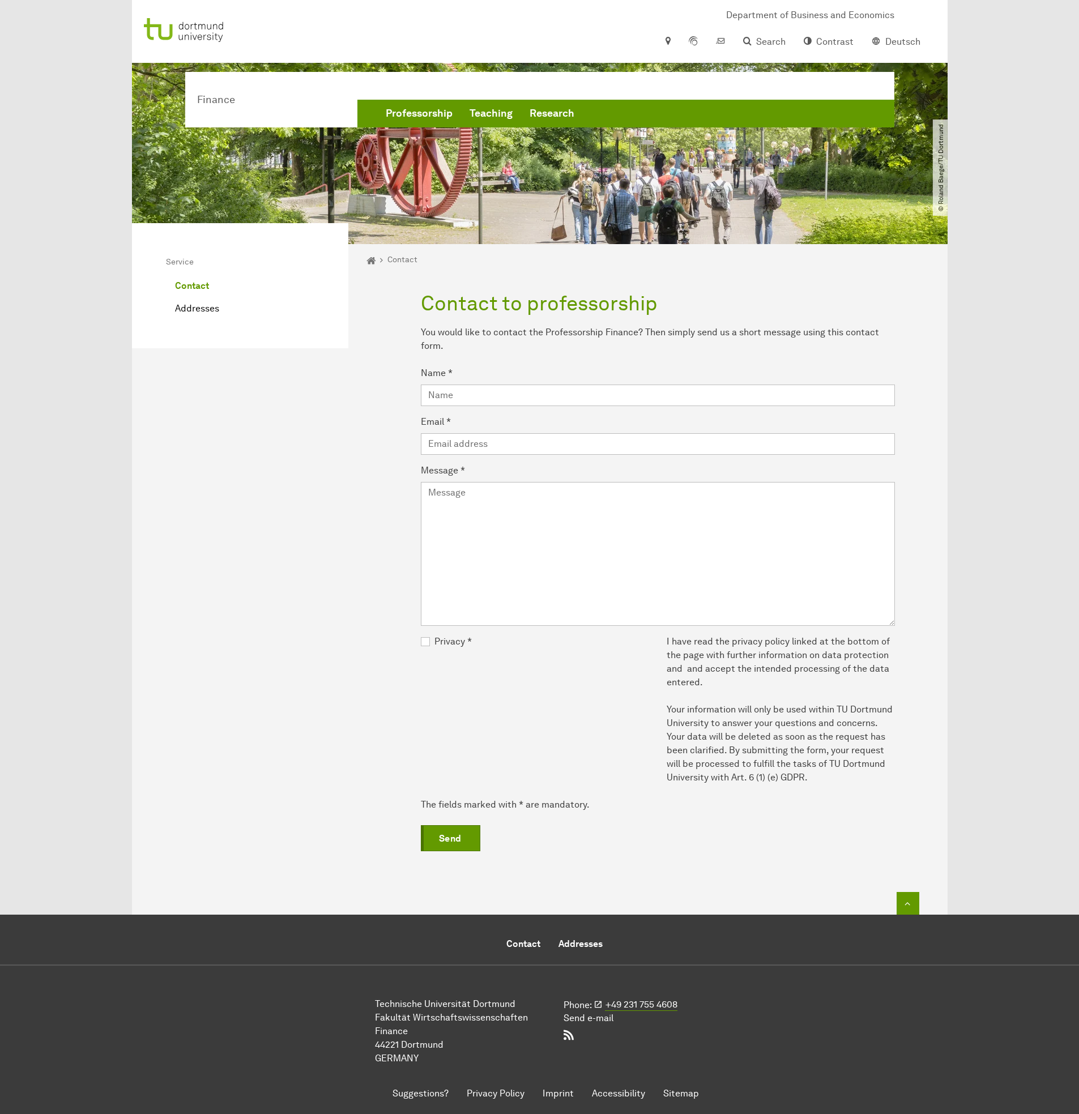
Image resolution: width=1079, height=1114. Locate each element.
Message (443, 470)
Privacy (453, 641)
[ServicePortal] (693, 42)
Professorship (419, 113)
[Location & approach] (667, 42)
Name (437, 373)
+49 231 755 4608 (641, 1004)
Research (552, 113)
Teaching (491, 113)
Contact (192, 285)
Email (436, 421)
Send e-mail (588, 1018)
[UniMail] (720, 42)
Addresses (197, 308)
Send (450, 838)
